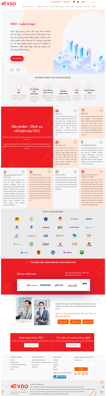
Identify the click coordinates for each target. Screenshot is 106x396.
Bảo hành (45, 6)
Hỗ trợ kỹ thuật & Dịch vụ (56, 6)
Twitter (55, 367)
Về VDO (12, 360)
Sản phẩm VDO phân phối (38, 360)
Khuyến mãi (35, 367)
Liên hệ (94, 6)
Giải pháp (39, 6)
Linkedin (55, 369)
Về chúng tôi (79, 6)
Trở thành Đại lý (14, 362)
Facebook (55, 360)
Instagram (55, 364)
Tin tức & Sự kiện (14, 367)
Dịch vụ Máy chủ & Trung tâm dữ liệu (41, 362)
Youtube (55, 362)
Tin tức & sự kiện (69, 6)
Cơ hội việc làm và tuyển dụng (18, 364)
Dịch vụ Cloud (35, 364)
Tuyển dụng (87, 6)
